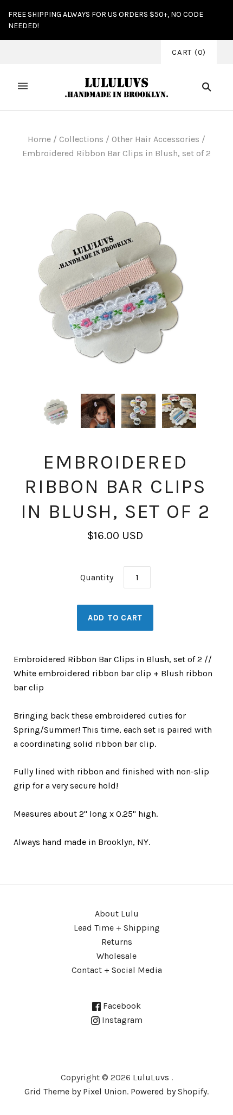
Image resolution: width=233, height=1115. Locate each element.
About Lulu (117, 913)
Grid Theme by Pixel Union (75, 1091)
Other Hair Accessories (155, 139)
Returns (116, 942)
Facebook (121, 1006)
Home (39, 139)
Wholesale (116, 956)
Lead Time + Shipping (117, 927)
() (189, 52)
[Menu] (22, 87)
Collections (81, 139)
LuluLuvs (151, 1077)
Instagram (121, 1020)
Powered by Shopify (169, 1091)
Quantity (96, 577)
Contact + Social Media (117, 970)
